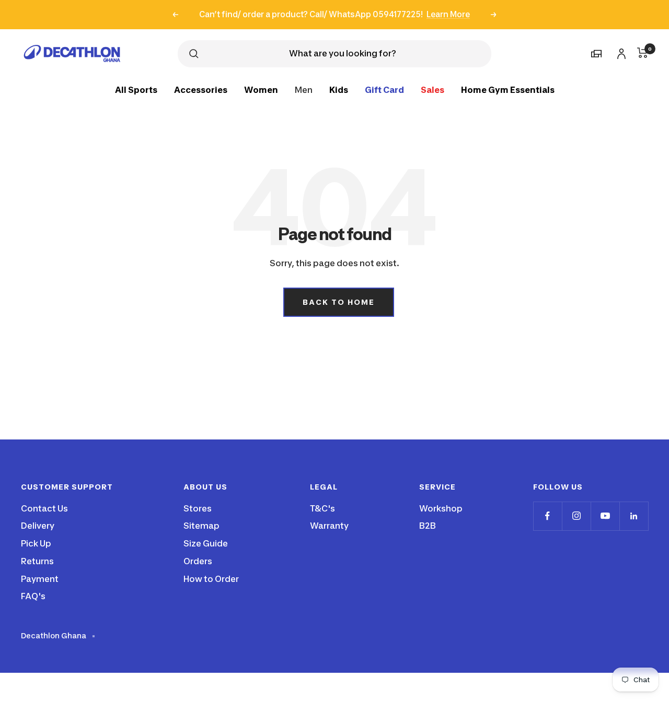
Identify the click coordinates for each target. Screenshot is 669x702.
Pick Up (36, 543)
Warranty (329, 525)
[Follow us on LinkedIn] (633, 516)
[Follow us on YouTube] (605, 516)
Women (261, 89)
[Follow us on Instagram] (576, 516)
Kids (338, 89)
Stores (197, 508)
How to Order (211, 579)
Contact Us (44, 508)
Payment (40, 579)
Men (304, 89)
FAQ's (33, 596)
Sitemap (201, 525)
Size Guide (205, 543)
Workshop (441, 508)
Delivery (37, 525)
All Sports (136, 89)
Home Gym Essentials (508, 89)
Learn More (448, 14)
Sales (432, 89)
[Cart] (642, 52)
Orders (197, 561)
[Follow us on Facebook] (547, 516)
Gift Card (384, 89)
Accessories (200, 89)
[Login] (620, 51)
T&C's (322, 508)
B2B (427, 525)
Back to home (339, 302)
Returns (37, 561)
